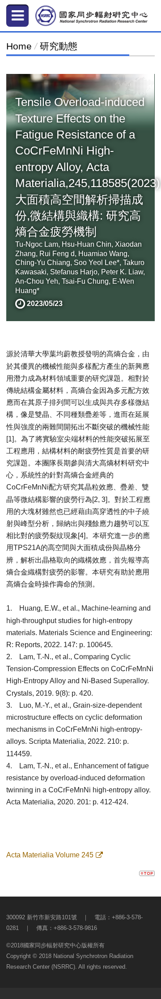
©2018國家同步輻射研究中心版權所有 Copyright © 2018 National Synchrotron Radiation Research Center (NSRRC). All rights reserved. (69, 956)
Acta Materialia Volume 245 (49, 855)
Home (19, 46)
